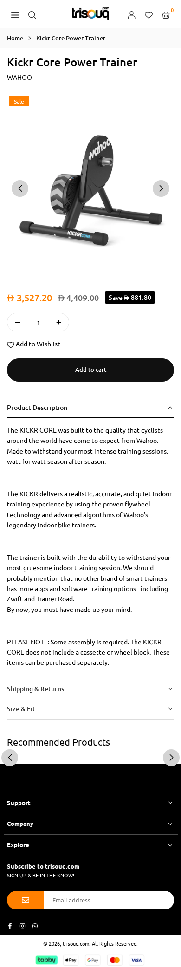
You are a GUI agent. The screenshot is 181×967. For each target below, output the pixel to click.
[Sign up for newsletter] (25, 900)
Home (15, 38)
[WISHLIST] (148, 14)
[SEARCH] (32, 14)
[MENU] (15, 14)
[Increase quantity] (58, 322)
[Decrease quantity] (17, 322)
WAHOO (19, 77)
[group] (90, 188)
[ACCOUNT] (131, 14)
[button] (161, 188)
